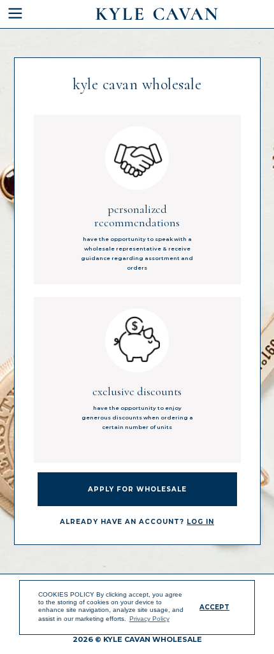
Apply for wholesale (137, 489)
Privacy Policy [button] (149, 618)
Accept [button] (214, 607)
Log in (200, 522)
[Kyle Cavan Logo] (156, 14)
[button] (26, 14)
